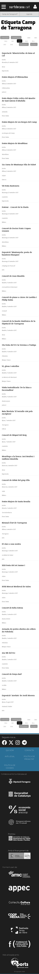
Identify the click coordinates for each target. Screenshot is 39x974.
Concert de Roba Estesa (12, 607)
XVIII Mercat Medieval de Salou (16, 586)
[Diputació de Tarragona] (19, 782)
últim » (34, 45)
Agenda (29, 14)
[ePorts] (19, 963)
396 (11, 45)
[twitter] (11, 744)
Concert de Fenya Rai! (12, 674)
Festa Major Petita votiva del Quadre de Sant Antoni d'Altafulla (18, 99)
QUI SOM (10, 750)
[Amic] (19, 875)
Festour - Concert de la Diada (15, 207)
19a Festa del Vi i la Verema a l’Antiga (19, 345)
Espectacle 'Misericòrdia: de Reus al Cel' (18, 54)
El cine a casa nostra (11, 544)
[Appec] (19, 889)
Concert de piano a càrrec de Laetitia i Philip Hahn (19, 298)
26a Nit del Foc (8, 653)
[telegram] (24, 744)
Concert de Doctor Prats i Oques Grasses (16, 229)
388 (28, 38)
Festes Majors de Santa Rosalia (16, 501)
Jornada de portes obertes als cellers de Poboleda (19, 630)
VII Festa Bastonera (10, 185)
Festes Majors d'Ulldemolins (15, 77)
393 (26, 41)
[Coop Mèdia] (19, 917)
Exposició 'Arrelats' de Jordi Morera (18, 695)
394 (33, 41)
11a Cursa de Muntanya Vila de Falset (19, 164)
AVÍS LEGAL (10, 756)
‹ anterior (16, 38)
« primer (5, 38)
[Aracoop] (19, 810)
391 (13, 41)
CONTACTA (29, 750)
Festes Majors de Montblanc (15, 143)
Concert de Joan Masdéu (13, 276)
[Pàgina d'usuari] (35, 8)
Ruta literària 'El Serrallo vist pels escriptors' (17, 412)
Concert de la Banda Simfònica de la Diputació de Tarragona (18, 322)
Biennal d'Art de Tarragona (14, 522)
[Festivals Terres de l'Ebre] (19, 931)
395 (5, 45)
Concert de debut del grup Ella (16, 480)
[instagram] (17, 744)
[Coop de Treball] (19, 824)
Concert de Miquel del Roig (14, 435)
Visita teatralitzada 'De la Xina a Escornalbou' (16, 388)
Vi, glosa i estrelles (10, 366)
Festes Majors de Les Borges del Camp (19, 122)
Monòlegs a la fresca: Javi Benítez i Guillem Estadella (18, 457)
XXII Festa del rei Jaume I (13, 565)
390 (5, 41)
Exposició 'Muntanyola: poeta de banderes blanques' (17, 253)
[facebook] (4, 744)
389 (35, 38)
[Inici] (19, 6)
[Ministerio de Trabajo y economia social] (19, 857)
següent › (24, 45)
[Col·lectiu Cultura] (19, 903)
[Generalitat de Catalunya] (19, 796)
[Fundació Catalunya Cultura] (19, 945)
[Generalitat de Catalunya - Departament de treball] (19, 840)
